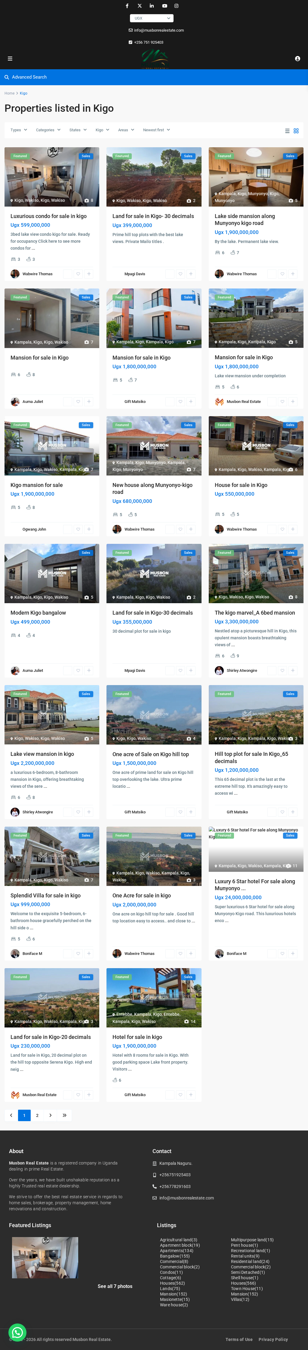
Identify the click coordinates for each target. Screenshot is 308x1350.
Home (9, 93)
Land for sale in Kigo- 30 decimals (153, 216)
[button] (17, 1332)
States (75, 130)
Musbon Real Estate (244, 401)
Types (16, 130)
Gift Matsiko (135, 401)
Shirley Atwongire (242, 670)
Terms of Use (239, 1339)
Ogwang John (34, 529)
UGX (138, 18)
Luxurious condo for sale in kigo (49, 216)
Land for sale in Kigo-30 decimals (152, 613)
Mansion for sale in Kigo (40, 357)
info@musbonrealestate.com (159, 30)
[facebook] (127, 6)
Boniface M (32, 953)
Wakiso (32, 200)
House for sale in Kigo (241, 485)
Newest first (153, 130)
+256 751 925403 (148, 42)
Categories (45, 130)
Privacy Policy (273, 1339)
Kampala (227, 193)
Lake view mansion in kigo (42, 754)
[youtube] (164, 6)
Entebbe (124, 1014)
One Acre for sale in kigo (141, 895)
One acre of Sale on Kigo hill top (150, 754)
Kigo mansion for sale (37, 485)
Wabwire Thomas (38, 274)
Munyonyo (258, 193)
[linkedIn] (152, 6)
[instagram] (176, 6)
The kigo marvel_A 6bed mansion (255, 613)
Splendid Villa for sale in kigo (46, 895)
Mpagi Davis (135, 274)
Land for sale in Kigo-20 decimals (51, 1037)
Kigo (99, 130)
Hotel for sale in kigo (137, 1037)
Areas (123, 130)
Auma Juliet (33, 401)
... (33, 248)
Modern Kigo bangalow (38, 613)
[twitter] (139, 6)
